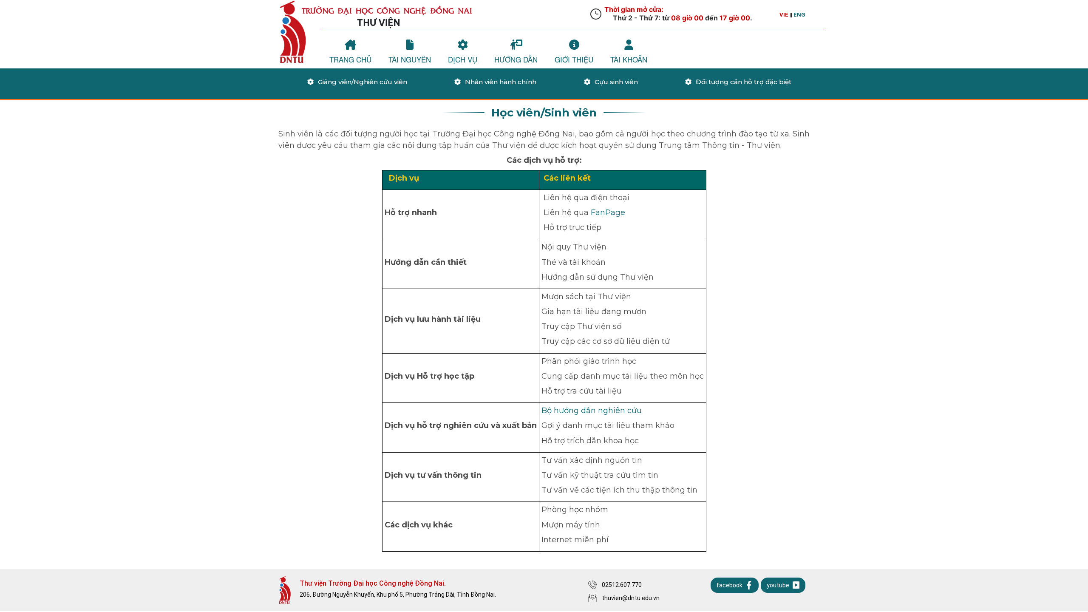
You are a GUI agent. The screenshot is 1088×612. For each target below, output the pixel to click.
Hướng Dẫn (516, 59)
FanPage (608, 212)
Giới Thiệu (574, 59)
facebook (729, 585)
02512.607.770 (622, 584)
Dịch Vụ (462, 59)
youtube (778, 585)
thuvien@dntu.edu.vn (631, 598)
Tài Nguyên (409, 59)
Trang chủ (350, 59)
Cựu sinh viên (616, 82)
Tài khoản (628, 59)
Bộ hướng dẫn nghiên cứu (591, 410)
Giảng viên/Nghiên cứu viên (362, 82)
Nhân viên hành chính (500, 82)
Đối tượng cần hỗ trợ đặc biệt (743, 82)
